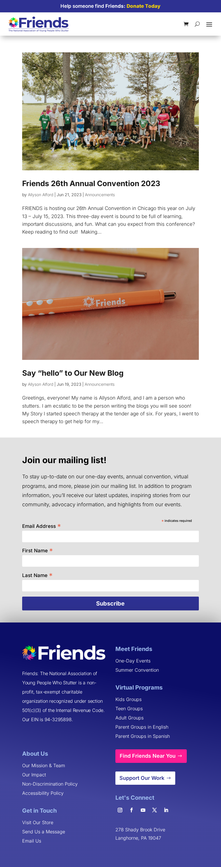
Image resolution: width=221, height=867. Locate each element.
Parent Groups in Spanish (142, 736)
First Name (37, 550)
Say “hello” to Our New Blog (72, 372)
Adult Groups (129, 718)
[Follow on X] (154, 810)
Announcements (100, 194)
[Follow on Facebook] (131, 810)
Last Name (37, 575)
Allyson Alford (40, 194)
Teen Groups (129, 708)
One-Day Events (132, 661)
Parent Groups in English (141, 727)
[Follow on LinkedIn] (166, 810)
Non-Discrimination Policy (50, 784)
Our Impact (34, 775)
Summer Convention (137, 670)
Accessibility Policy (43, 793)
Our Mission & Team (43, 765)
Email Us (31, 841)
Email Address (41, 525)
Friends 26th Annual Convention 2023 (91, 183)
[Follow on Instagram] (120, 810)
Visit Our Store (37, 822)
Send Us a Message (43, 831)
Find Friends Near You (148, 756)
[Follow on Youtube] (143, 810)
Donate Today (144, 6)
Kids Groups (128, 699)
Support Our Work (141, 778)
